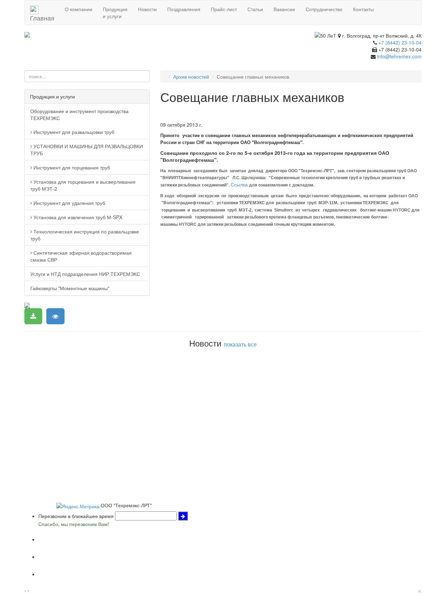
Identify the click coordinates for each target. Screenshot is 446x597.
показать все (240, 344)
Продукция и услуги (115, 12)
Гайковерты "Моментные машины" (69, 288)
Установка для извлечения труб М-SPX (77, 217)
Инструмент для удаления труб (68, 202)
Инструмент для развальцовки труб (73, 131)
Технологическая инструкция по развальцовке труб (84, 235)
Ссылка (239, 184)
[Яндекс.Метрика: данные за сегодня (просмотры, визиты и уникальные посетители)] (77, 506)
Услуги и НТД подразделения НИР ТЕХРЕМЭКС (85, 273)
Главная (42, 15)
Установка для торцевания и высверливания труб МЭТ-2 (83, 185)
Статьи (255, 9)
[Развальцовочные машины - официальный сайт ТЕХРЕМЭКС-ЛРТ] (87, 35)
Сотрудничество (324, 9)
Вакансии (284, 9)
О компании (78, 9)
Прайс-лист (224, 9)
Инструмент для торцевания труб (71, 167)
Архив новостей (191, 76)
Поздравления (183, 9)
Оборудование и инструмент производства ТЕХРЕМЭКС (79, 114)
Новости (147, 9)
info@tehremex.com (399, 56)
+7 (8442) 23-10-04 (400, 42)
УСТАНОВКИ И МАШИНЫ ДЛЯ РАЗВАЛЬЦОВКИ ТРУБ (86, 150)
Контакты (363, 9)
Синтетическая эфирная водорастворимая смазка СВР (81, 256)
